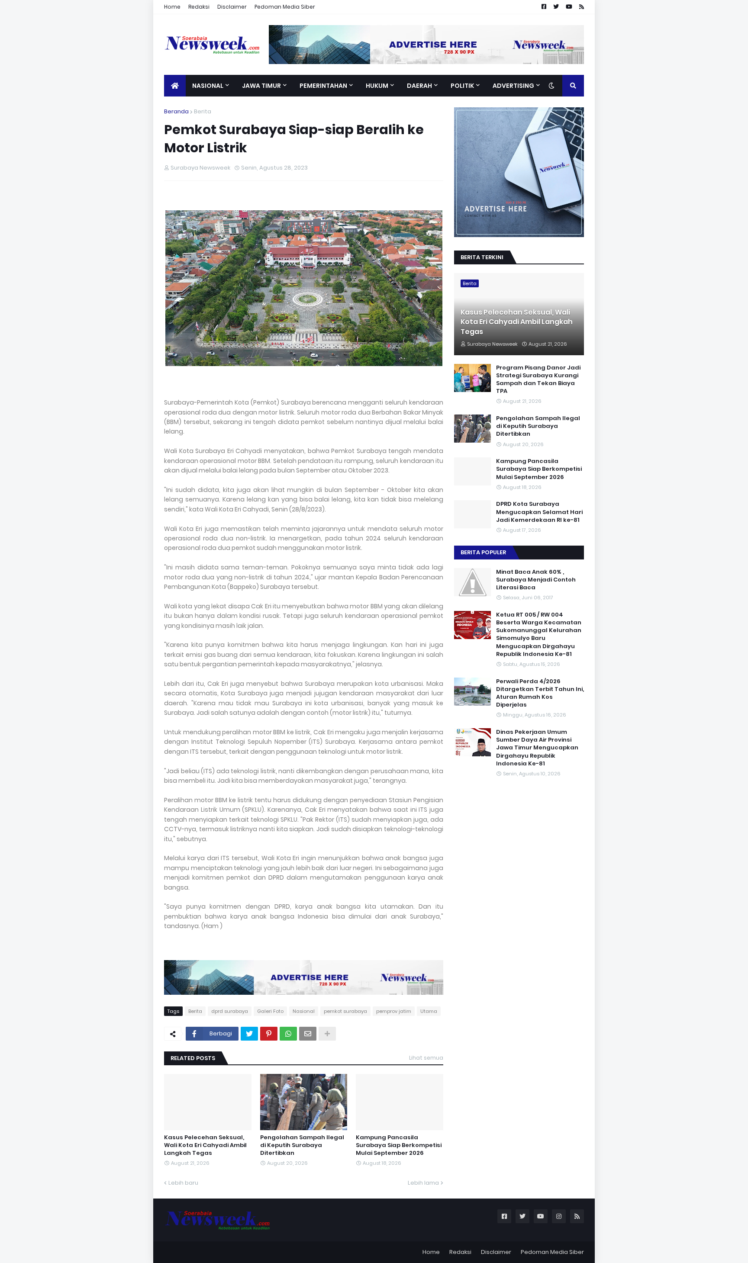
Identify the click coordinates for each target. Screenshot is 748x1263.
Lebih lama (423, 1183)
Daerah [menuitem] (419, 85)
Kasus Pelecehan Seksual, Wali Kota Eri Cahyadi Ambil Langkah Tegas (205, 1145)
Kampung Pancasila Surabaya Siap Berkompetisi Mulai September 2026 (399, 1145)
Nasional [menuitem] (207, 85)
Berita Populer (483, 552)
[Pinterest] (268, 1034)
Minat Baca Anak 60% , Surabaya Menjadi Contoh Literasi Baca (536, 579)
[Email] (307, 1034)
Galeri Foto (270, 1011)
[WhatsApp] (288, 1034)
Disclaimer (232, 6)
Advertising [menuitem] (513, 85)
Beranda (176, 111)
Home (172, 6)
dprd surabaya (229, 1011)
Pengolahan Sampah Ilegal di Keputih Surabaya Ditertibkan (302, 1145)
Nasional (304, 1011)
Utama (428, 1011)
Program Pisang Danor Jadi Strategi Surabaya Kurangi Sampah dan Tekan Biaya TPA (538, 379)
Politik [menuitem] (462, 85)
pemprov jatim (393, 1011)
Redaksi (199, 6)
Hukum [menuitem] (377, 85)
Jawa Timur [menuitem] (261, 85)
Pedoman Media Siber (285, 6)
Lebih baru (183, 1183)
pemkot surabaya (345, 1011)
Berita (202, 111)
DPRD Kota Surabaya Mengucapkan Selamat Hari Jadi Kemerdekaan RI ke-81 (539, 512)
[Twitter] (249, 1034)
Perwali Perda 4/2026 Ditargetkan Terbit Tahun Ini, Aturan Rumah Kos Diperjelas (540, 693)
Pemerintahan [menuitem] (323, 85)
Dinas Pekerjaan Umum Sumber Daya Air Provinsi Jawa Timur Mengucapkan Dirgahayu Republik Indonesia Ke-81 (537, 748)
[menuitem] (175, 85)
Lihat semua (426, 1057)
